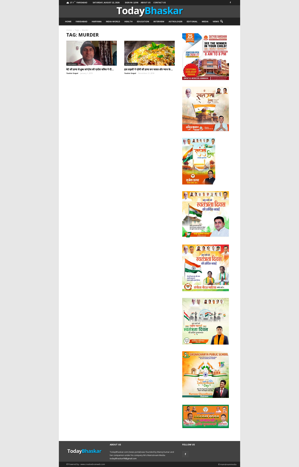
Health (128, 21)
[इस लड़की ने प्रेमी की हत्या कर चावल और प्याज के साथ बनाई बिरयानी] (149, 53)
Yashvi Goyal (72, 73)
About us (145, 2)
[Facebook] (230, 2)
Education (143, 21)
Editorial (192, 21)
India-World (113, 21)
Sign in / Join (131, 2)
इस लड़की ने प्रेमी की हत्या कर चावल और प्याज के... (148, 69)
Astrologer (175, 21)
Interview (158, 21)
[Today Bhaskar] (149, 11)
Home (68, 21)
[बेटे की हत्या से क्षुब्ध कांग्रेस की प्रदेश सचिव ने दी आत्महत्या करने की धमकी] (91, 53)
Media (205, 21)
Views (216, 21)
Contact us (159, 2)
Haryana (97, 21)
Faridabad (81, 21)
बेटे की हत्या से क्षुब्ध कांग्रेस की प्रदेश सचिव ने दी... (90, 69)
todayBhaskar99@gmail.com (123, 458)
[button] (221, 21)
